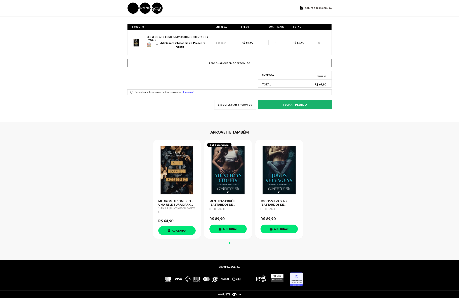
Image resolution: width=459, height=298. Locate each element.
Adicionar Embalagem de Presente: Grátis (183, 44)
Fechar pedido (295, 104)
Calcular (321, 76)
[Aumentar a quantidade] (281, 42)
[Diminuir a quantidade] (270, 42)
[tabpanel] (178, 189)
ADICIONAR (179, 230)
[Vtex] (236, 294)
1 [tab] (229, 243)
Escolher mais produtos (235, 104)
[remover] (319, 42)
